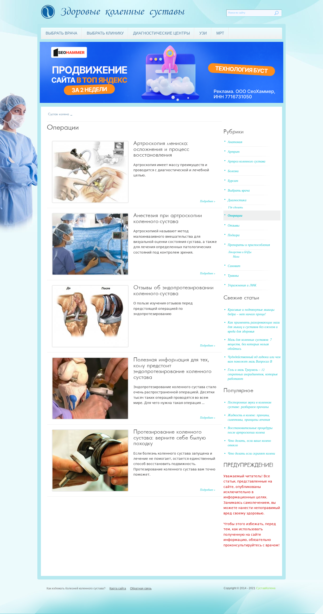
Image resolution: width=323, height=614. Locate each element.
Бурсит (233, 180)
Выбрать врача (61, 33)
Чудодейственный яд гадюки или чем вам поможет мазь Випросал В (254, 359)
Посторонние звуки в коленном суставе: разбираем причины (249, 404)
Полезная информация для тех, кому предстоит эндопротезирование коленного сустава (172, 368)
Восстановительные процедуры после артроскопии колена (250, 429)
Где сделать (235, 207)
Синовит (234, 265)
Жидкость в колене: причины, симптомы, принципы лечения (249, 417)
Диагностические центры (161, 33)
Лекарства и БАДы (239, 252)
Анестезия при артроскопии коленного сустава (167, 218)
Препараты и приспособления (249, 244)
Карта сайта (117, 588)
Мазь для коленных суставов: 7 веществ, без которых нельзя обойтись (250, 344)
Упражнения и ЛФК (242, 285)
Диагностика (237, 200)
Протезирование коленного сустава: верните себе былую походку (169, 437)
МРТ (220, 33)
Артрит (234, 151)
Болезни (233, 171)
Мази (236, 256)
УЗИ (203, 33)
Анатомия (235, 142)
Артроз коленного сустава (246, 161)
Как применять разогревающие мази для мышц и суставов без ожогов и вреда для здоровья (254, 326)
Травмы (233, 275)
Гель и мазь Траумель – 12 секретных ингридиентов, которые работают (253, 374)
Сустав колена (58, 114)
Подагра (234, 235)
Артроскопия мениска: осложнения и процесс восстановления (161, 149)
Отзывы (233, 225)
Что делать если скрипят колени (251, 453)
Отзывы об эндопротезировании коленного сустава (173, 290)
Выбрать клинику (105, 33)
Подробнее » (207, 201)
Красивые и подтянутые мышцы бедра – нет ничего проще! (251, 311)
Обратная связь (141, 588)
